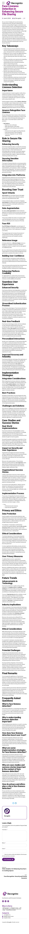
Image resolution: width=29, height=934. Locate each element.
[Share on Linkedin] (16, 803)
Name (4, 842)
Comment (5, 829)
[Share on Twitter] (13, 803)
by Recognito (17, 18)
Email (4, 848)
